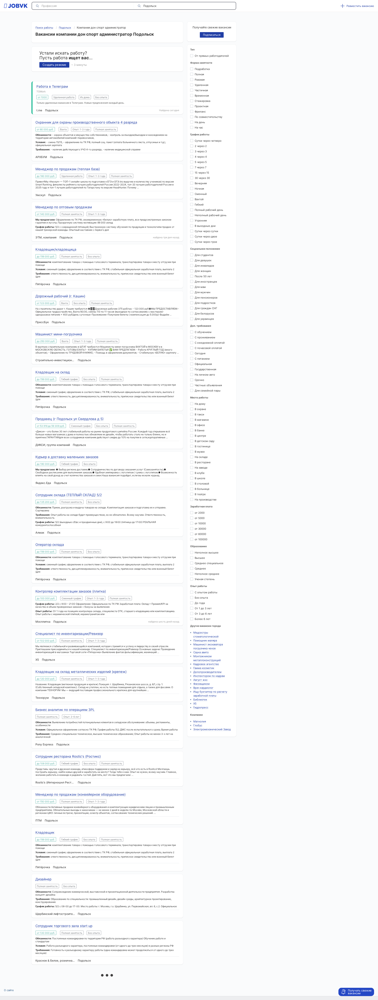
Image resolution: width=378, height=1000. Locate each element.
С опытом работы (206, 592)
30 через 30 (202, 178)
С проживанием (205, 337)
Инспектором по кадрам (209, 675)
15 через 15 (202, 172)
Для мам (200, 286)
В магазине (202, 419)
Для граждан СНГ (206, 308)
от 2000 (200, 512)
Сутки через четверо (208, 140)
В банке (200, 430)
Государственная (205, 369)
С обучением (203, 332)
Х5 (194, 703)
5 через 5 (201, 162)
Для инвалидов (204, 265)
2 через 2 (201, 146)
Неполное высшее (207, 552)
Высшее (200, 557)
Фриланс (200, 111)
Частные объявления (208, 385)
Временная (202, 95)
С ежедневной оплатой (210, 342)
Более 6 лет (202, 618)
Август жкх (200, 679)
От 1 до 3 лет (203, 608)
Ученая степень (205, 579)
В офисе (200, 425)
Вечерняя (201, 183)
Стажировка (202, 100)
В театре (200, 494)
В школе (200, 478)
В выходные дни (205, 225)
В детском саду (204, 441)
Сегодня (200, 353)
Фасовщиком (201, 683)
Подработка (202, 69)
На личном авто (205, 374)
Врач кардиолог (203, 687)
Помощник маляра (205, 640)
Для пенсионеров (206, 297)
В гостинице (202, 446)
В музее (200, 451)
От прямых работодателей (212, 55)
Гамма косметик (203, 668)
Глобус (197, 725)
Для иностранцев (206, 281)
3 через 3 (201, 151)
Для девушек (203, 260)
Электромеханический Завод (212, 729)
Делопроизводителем (207, 671)
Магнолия (199, 721)
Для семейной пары (207, 390)
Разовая (200, 79)
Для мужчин (202, 292)
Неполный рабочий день (210, 215)
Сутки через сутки (206, 231)
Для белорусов (204, 313)
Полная (199, 74)
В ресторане (203, 462)
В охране (200, 409)
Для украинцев (204, 318)
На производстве (206, 499)
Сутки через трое (206, 241)
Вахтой (199, 199)
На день (200, 122)
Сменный (201, 193)
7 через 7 (200, 167)
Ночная (199, 188)
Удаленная (201, 85)
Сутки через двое (206, 236)
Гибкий (199, 204)
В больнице (202, 488)
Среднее (200, 568)
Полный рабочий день (209, 209)
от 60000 (200, 534)
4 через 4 (201, 156)
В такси (199, 414)
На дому (200, 403)
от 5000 (200, 518)
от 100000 (201, 539)
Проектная (201, 106)
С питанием (202, 358)
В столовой (202, 483)
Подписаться (211, 34)
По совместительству (208, 116)
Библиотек (200, 699)
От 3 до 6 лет (203, 613)
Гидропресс (200, 707)
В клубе (200, 472)
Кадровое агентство (206, 664)
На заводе (201, 467)
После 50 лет (203, 276)
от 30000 (200, 528)
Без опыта (201, 597)
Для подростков (205, 302)
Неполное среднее (207, 573)
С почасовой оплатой (208, 348)
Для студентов (204, 255)
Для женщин (203, 271)
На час (199, 127)
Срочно (199, 379)
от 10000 (200, 523)
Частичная (201, 90)
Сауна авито (201, 652)
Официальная (203, 364)
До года (200, 603)
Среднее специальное (209, 563)
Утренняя (201, 220)
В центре (200, 435)
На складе (201, 457)
